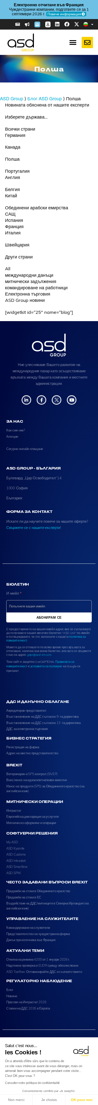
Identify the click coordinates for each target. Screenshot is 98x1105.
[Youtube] (71, 400)
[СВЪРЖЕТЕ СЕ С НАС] (87, 42)
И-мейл (14, 593)
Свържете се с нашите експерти (33, 527)
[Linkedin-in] (26, 400)
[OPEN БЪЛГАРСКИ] (92, 24)
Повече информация (64, 14)
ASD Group (11, 98)
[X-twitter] (76, 24)
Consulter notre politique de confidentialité (32, 1083)
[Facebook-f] (41, 400)
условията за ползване (46, 666)
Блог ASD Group (44, 98)
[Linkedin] (57, 24)
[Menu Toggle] (73, 42)
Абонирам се (49, 617)
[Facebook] (67, 24)
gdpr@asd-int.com (39, 655)
